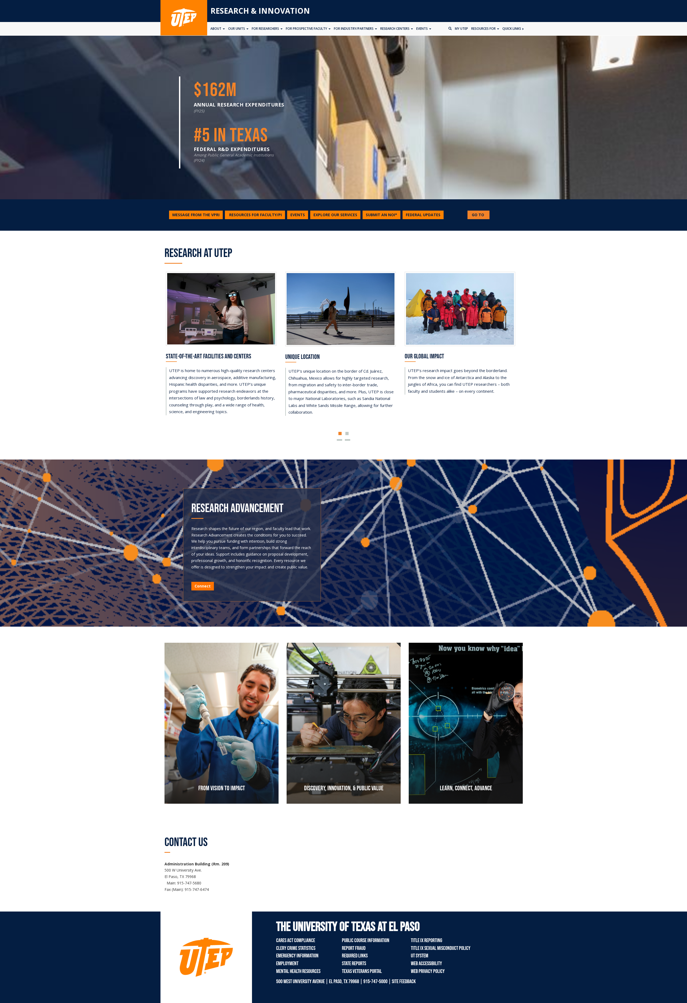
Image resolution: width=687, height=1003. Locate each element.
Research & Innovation (260, 11)
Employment (287, 963)
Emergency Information (297, 956)
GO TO (480, 215)
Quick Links (512, 28)
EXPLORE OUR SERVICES (335, 214)
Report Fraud (354, 948)
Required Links (355, 956)
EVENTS (297, 214)
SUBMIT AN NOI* (381, 214)
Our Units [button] (237, 28)
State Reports (354, 963)
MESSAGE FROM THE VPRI (196, 214)
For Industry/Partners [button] (354, 28)
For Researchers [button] (266, 28)
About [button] (216, 28)
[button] (255, 215)
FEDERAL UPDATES (423, 214)
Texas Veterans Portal (362, 971)
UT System (419, 956)
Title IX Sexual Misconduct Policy (440, 948)
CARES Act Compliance (295, 940)
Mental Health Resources (298, 971)
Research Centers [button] (395, 28)
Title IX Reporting (426, 940)
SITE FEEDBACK (404, 981)
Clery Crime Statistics (295, 948)
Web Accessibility (426, 963)
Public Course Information (365, 940)
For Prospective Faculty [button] (307, 28)
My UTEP (461, 28)
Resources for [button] (483, 28)
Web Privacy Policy (428, 971)
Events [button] (422, 28)
